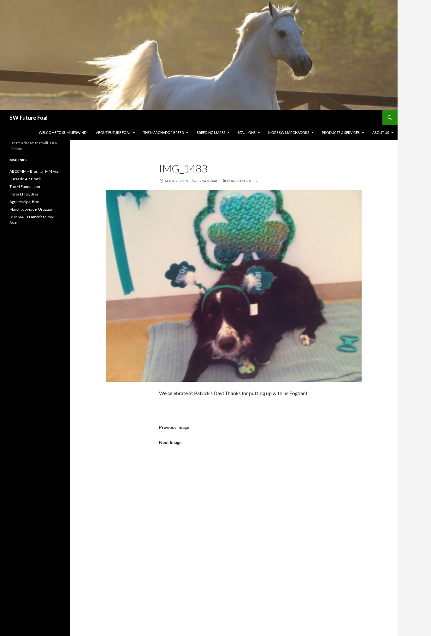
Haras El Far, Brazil (24, 194)
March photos (242, 180)
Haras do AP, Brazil (25, 179)
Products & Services (341, 132)
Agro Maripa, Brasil (25, 201)
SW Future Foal (28, 117)
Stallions (247, 132)
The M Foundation (24, 186)
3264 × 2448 (207, 180)
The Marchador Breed (163, 132)
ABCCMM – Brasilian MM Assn (35, 171)
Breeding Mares (211, 132)
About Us (380, 132)
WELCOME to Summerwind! (63, 132)
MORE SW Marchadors (288, 132)
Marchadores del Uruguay (31, 209)
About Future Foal (113, 132)
